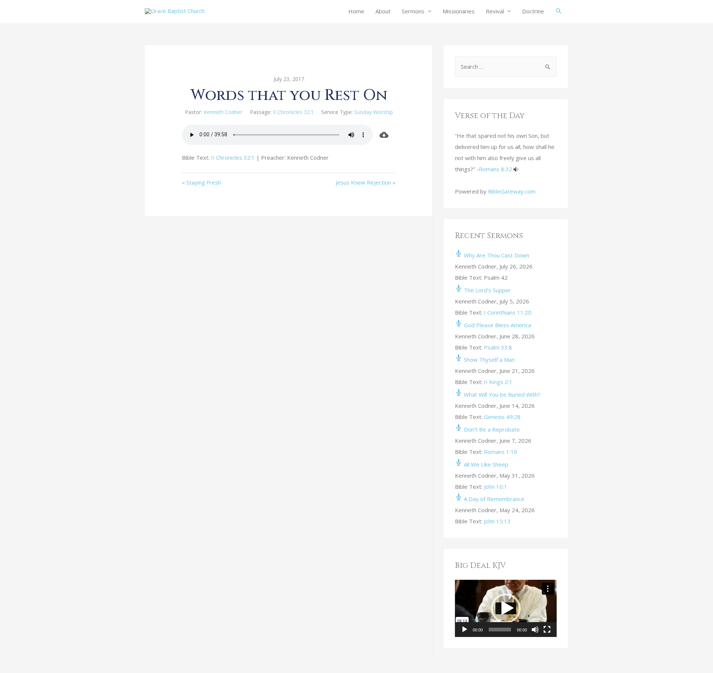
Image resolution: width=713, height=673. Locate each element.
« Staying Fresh (201, 182)
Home (356, 11)
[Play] (464, 629)
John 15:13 (497, 521)
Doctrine (533, 11)
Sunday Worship (373, 112)
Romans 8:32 (495, 169)
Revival (495, 11)
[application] (506, 608)
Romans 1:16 (500, 451)
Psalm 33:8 (498, 347)
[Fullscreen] (547, 629)
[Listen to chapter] (516, 169)
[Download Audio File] (384, 135)
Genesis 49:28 (502, 416)
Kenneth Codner (223, 112)
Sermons (413, 11)
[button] (506, 608)
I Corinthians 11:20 (507, 312)
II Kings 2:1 (498, 382)
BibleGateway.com (511, 191)
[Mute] (535, 629)
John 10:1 (495, 486)
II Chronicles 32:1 (293, 112)
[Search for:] (506, 66)
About (383, 11)
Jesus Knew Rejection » (365, 182)
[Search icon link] (559, 11)
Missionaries (459, 11)
